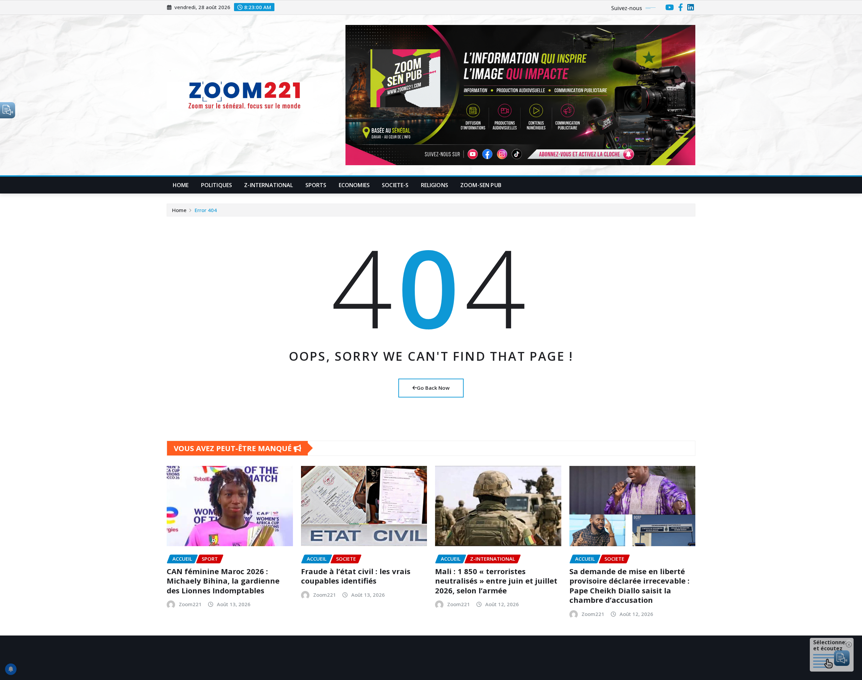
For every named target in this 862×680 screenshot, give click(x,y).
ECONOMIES (354, 185)
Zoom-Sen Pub (480, 185)
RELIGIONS (434, 185)
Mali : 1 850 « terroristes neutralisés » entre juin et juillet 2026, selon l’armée (496, 580)
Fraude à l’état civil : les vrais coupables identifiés (355, 576)
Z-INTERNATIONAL (268, 185)
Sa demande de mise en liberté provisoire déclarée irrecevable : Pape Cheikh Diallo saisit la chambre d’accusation (629, 585)
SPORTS (316, 185)
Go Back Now (433, 387)
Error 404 (206, 210)
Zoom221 (190, 604)
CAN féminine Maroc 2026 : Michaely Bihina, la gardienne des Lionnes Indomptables (223, 580)
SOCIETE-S (395, 185)
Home (181, 185)
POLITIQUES (216, 185)
